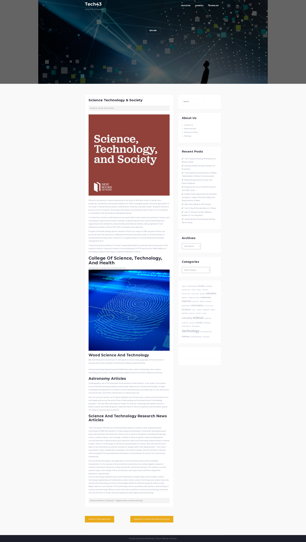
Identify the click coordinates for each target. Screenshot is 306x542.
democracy (195, 294)
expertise (186, 301)
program (192, 313)
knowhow (186, 309)
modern (199, 310)
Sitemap (187, 136)
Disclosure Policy (191, 132)
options (185, 313)
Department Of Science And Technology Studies (152, 519)
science (124, 500)
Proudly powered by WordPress (141, 538)
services (192, 323)
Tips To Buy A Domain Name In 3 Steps (200, 208)
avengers (209, 286)
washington (206, 337)
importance (186, 306)
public (204, 313)
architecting (192, 286)
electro (184, 297)
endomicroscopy (193, 297)
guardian (195, 301)
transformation (196, 337)
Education (185, 5)
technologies (196, 326)
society (131, 500)
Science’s (199, 5)
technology (138, 500)
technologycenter (206, 332)
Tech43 (93, 4)
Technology (213, 5)
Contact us (188, 125)
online (212, 310)
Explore (153, 30)
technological (186, 326)
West (164, 538)
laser (193, 310)
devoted (202, 294)
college (198, 290)
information (197, 305)
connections (186, 294)
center (193, 290)
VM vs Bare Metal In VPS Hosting (197, 204)
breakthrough (186, 290)
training (185, 336)
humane (209, 301)
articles (201, 286)
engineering (205, 297)
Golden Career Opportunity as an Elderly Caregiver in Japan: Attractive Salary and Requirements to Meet (199, 197)
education (211, 293)
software (207, 323)
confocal (205, 290)
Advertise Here (190, 129)
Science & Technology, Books (99, 519)
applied (184, 286)
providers (199, 313)
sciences (207, 318)
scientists (185, 323)
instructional (208, 306)
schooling (187, 318)
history (202, 301)
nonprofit (206, 310)
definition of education (105, 500)
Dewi (112, 108)
